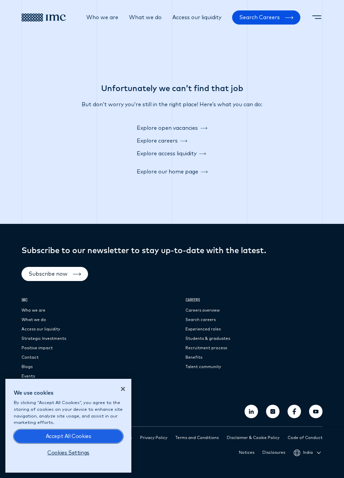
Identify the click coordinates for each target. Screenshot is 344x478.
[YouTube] (315, 411)
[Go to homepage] (44, 17)
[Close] (123, 389)
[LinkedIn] (251, 411)
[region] (68, 426)
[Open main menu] (316, 17)
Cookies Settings (68, 452)
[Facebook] (294, 411)
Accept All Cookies (68, 436)
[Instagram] (273, 411)
